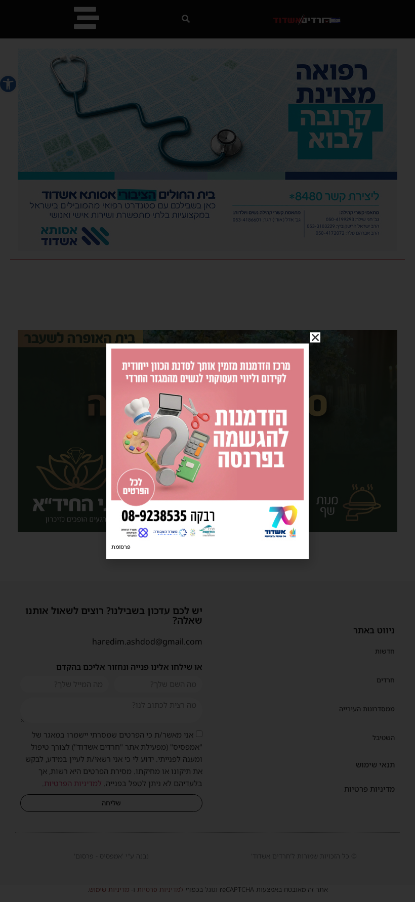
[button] (315, 337)
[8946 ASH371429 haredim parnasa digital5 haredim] (207, 538)
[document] (207, 451)
